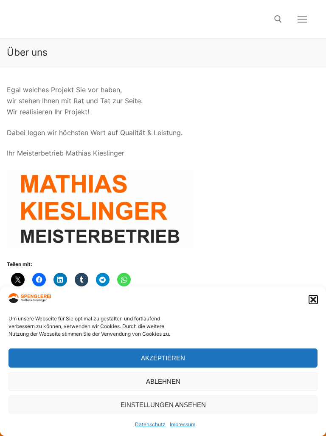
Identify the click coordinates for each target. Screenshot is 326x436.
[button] (313, 299)
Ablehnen (163, 381)
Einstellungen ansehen (163, 404)
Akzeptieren (163, 358)
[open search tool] (278, 19)
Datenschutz (150, 424)
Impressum (182, 424)
